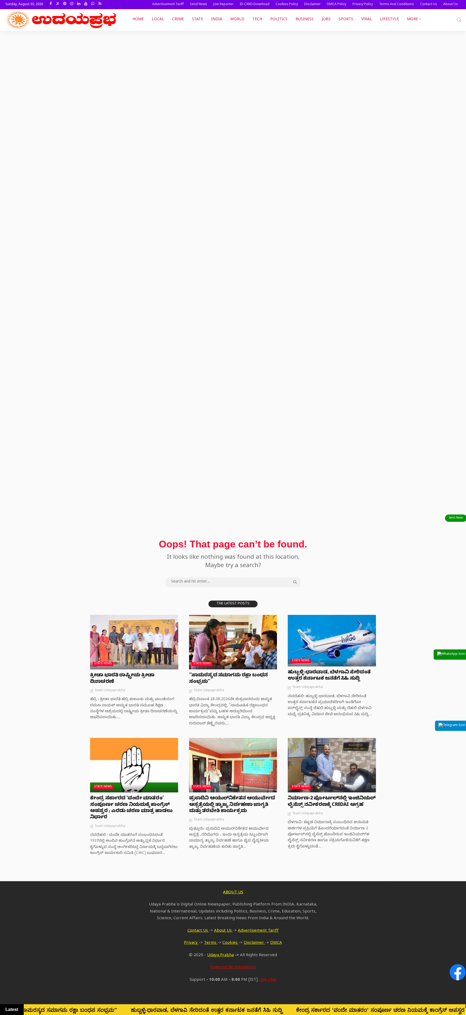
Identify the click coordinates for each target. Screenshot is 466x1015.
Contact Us (428, 4)
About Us (450, 4)
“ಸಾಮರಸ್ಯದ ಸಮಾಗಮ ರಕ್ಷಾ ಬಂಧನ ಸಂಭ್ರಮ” (228, 678)
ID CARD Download (254, 4)
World (237, 19)
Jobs (326, 19)
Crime (178, 19)
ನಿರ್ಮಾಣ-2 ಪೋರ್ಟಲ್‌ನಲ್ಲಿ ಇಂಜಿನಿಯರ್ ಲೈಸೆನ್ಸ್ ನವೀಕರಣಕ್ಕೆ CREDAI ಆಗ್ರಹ (331, 801)
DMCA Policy (336, 4)
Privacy (191, 943)
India (216, 19)
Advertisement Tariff (168, 4)
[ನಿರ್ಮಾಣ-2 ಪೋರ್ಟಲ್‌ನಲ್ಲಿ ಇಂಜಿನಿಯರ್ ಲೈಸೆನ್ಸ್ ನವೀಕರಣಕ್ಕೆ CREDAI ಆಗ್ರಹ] (332, 765)
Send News (198, 4)
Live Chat (267, 980)
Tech (257, 19)
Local (158, 19)
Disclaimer (312, 4)
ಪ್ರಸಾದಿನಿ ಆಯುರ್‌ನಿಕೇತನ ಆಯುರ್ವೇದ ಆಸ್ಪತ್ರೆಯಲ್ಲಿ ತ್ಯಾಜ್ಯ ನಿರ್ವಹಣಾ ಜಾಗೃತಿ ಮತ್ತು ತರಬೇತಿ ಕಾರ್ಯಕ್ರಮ (232, 805)
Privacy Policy (362, 4)
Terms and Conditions (396, 4)
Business (305, 19)
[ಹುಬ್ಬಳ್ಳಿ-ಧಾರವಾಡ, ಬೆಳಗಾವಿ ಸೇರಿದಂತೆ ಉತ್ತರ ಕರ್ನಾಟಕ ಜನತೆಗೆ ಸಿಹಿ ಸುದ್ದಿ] (332, 640)
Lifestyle (389, 19)
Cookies (230, 943)
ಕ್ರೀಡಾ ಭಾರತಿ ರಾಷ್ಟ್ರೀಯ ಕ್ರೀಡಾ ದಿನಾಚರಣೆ (122, 678)
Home (138, 19)
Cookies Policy (287, 4)
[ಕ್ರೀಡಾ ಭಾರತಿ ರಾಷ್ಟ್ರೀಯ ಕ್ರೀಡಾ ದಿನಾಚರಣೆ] (134, 642)
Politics (278, 19)
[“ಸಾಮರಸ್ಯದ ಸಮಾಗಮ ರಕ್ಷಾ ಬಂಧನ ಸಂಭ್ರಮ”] (233, 642)
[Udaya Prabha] (62, 20)
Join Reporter (223, 4)
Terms (210, 943)
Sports (346, 19)
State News (103, 664)
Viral (366, 19)
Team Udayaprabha (109, 691)
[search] (459, 20)
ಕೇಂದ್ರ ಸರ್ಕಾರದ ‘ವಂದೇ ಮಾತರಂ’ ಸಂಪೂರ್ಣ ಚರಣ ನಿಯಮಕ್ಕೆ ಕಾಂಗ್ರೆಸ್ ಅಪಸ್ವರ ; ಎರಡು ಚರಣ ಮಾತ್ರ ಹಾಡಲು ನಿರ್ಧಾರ (131, 808)
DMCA (276, 943)
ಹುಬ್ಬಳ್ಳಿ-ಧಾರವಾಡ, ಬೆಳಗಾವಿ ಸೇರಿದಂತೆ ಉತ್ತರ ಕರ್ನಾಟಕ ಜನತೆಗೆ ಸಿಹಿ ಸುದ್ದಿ (329, 675)
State (197, 19)
